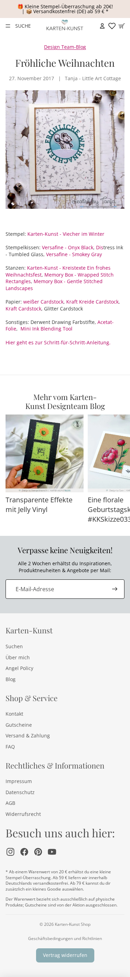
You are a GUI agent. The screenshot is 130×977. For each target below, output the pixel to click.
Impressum (19, 781)
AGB (10, 803)
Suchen (14, 646)
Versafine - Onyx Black (67, 247)
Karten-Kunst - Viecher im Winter (65, 234)
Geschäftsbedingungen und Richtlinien (65, 938)
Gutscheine (19, 725)
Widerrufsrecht (23, 814)
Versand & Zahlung (28, 735)
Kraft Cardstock (23, 308)
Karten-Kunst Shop (72, 924)
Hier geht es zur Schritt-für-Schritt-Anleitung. (58, 342)
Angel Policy (19, 668)
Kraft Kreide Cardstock (92, 301)
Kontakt (14, 713)
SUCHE (23, 25)
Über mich (18, 657)
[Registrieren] (114, 589)
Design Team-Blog (65, 47)
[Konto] (102, 26)
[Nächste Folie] (116, 469)
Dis (99, 247)
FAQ (10, 746)
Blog (11, 679)
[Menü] (8, 26)
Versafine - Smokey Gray (74, 254)
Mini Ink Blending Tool (46, 328)
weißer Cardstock (43, 301)
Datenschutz (20, 792)
